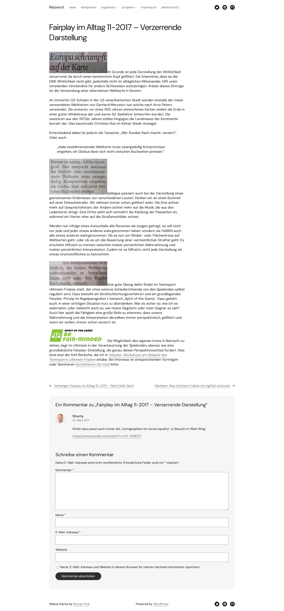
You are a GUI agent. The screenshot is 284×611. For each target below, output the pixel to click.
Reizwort (56, 7)
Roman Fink (81, 604)
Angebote (108, 7)
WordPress (160, 604)
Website (61, 550)
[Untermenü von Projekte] (135, 7)
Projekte (128, 7)
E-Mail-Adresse (68, 532)
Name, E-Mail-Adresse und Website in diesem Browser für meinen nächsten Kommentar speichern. (130, 567)
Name (60, 515)
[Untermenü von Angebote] (116, 7)
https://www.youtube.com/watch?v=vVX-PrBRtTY (106, 436)
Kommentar (64, 470)
